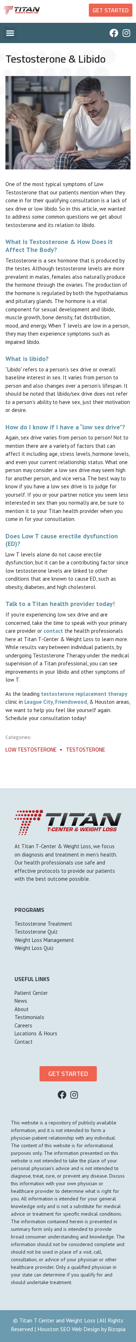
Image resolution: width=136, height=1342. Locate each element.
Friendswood (71, 701)
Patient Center (31, 992)
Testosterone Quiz (36, 931)
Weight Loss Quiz (34, 948)
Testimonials (29, 1017)
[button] (10, 32)
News (21, 1000)
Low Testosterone (31, 749)
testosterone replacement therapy (84, 693)
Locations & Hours (36, 1033)
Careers (23, 1025)
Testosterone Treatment (43, 923)
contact (54, 630)
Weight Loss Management (44, 940)
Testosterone (85, 749)
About (22, 1009)
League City (38, 701)
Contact (24, 1041)
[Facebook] (114, 33)
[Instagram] (126, 33)
